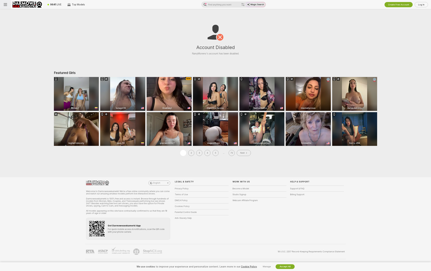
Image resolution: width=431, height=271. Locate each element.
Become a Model (241, 188)
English (156, 183)
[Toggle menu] (5, 4)
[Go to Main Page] (27, 4)
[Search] (243, 4)
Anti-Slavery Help (183, 218)
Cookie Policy (249, 266)
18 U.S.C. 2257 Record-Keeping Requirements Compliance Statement (311, 251)
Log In (421, 4)
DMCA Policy (181, 200)
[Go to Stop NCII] (153, 252)
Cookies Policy (182, 206)
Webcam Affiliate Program (245, 200)
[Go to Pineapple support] (136, 251)
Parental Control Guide (186, 212)
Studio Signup (239, 194)
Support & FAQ (297, 188)
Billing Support (297, 194)
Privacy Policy (182, 188)
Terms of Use (181, 194)
